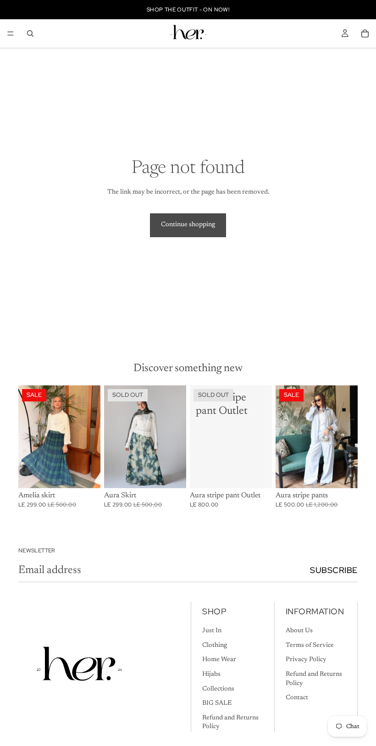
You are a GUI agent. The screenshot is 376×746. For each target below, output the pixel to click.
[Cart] (365, 33)
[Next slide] (90, 437)
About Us (299, 631)
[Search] (30, 33)
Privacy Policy (306, 660)
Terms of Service (310, 645)
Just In (211, 631)
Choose (351, 474)
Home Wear (219, 660)
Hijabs (211, 674)
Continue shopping (188, 225)
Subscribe (334, 570)
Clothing (214, 645)
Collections (218, 689)
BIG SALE (217, 703)
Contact (297, 698)
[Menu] (10, 33)
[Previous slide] (28, 437)
